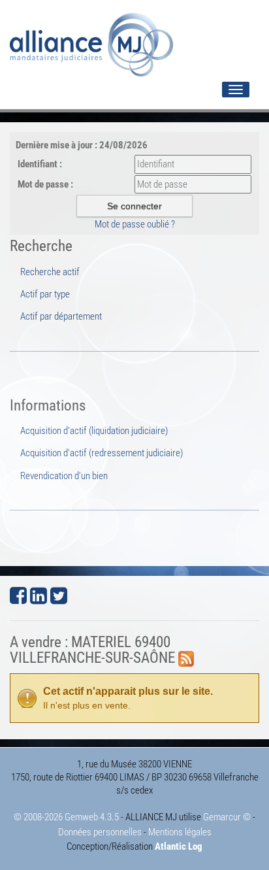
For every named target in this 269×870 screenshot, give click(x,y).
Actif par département (61, 316)
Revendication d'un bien (64, 476)
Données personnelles (100, 832)
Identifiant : (40, 164)
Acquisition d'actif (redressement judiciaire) (101, 453)
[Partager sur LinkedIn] (38, 599)
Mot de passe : (45, 184)
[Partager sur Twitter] (58, 599)
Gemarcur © (227, 817)
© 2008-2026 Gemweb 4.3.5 (66, 817)
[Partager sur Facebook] (18, 599)
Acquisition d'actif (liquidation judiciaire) (94, 431)
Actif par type (45, 294)
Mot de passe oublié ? (135, 224)
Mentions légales (180, 832)
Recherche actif (50, 272)
